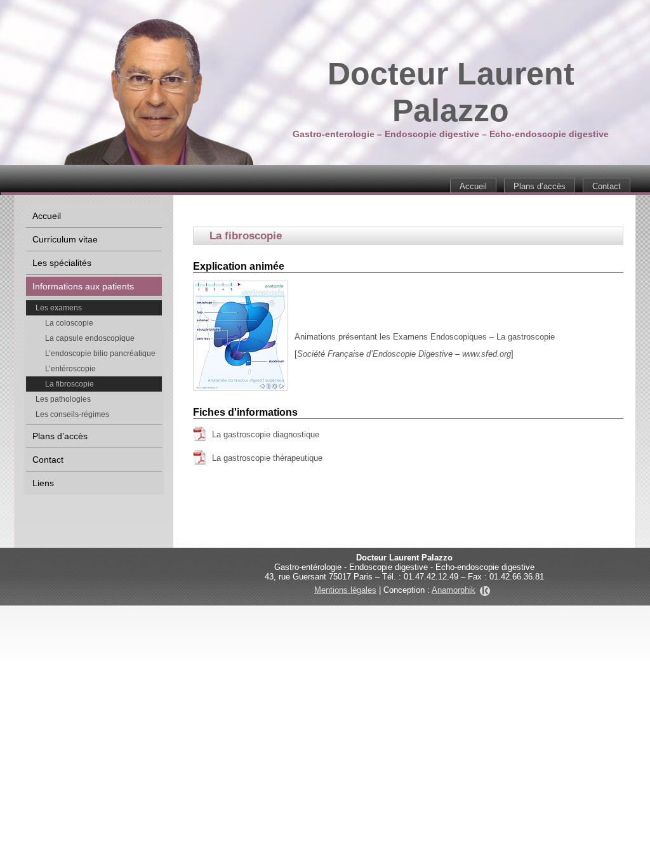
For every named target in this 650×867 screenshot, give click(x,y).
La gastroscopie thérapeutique (267, 458)
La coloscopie (69, 323)
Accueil (473, 186)
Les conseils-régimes (72, 414)
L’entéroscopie (70, 368)
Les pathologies (63, 399)
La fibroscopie (69, 384)
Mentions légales (345, 590)
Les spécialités (61, 263)
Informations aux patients (83, 286)
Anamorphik (453, 590)
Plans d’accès (540, 186)
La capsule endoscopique (90, 338)
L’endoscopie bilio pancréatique (100, 353)
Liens (43, 483)
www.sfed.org (486, 354)
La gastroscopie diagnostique (265, 434)
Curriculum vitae (65, 239)
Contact (606, 186)
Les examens (59, 307)
